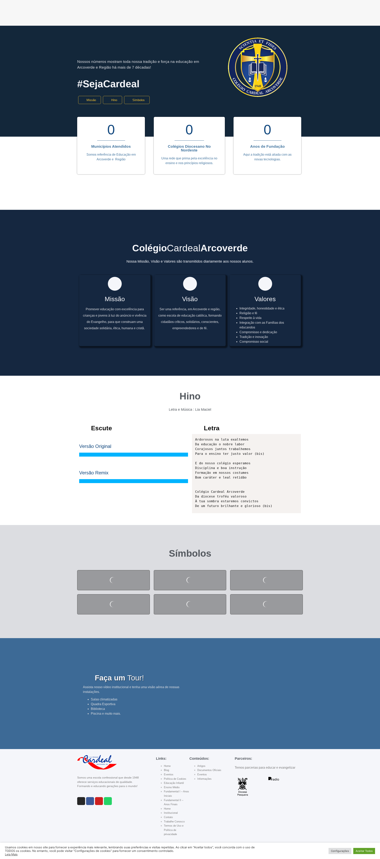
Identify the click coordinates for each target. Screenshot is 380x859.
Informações (204, 778)
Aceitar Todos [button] (364, 850)
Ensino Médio (172, 787)
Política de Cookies (175, 778)
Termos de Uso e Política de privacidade (173, 830)
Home (167, 765)
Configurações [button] (340, 850)
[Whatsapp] (108, 801)
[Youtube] (99, 801)
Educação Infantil (174, 782)
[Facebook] (90, 801)
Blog (166, 770)
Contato (168, 817)
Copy (296, 437)
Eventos (168, 774)
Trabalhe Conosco (174, 821)
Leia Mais (11, 854)
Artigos (201, 765)
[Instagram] (81, 801)
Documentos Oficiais (209, 770)
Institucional (171, 812)
